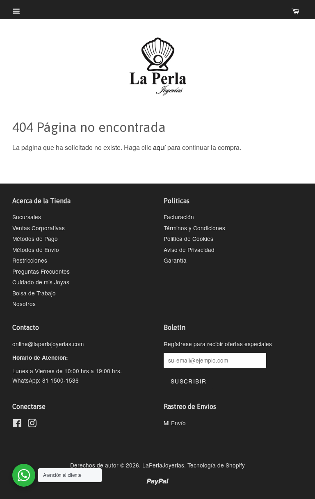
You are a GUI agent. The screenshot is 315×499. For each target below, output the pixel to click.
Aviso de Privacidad (189, 249)
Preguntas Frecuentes (41, 271)
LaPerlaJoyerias (163, 465)
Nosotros (24, 303)
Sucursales (26, 217)
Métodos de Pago (35, 238)
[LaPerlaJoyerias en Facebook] (17, 424)
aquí (159, 147)
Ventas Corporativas (38, 228)
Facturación (179, 217)
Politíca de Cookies (188, 238)
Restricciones (29, 260)
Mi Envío (175, 423)
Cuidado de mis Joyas (40, 282)
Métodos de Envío (35, 249)
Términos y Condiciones (194, 228)
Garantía (175, 260)
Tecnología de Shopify (216, 465)
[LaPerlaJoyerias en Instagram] (32, 424)
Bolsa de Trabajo (34, 293)
